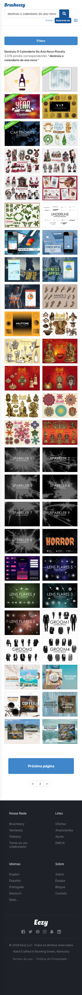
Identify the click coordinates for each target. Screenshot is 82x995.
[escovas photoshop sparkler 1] (22, 459)
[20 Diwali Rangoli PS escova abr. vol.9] (22, 432)
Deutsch (15, 893)
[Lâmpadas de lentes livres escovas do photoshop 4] (22, 595)
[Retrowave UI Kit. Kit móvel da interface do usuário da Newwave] (22, 568)
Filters (41, 41)
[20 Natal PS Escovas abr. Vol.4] (22, 160)
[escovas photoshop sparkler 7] (22, 514)
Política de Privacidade (52, 959)
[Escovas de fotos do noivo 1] (60, 622)
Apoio (59, 836)
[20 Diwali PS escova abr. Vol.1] (60, 378)
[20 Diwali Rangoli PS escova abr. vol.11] (60, 405)
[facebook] (23, 932)
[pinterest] (37, 932)
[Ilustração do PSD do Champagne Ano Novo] (22, 79)
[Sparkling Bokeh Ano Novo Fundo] (60, 79)
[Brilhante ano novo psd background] (22, 106)
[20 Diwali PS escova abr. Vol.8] (22, 405)
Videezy (15, 836)
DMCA (60, 843)
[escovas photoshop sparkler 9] (60, 514)
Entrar (49, 20)
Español (15, 880)
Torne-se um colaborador (18, 844)
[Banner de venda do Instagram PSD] (22, 677)
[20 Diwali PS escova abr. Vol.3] (22, 378)
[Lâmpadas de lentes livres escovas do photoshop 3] (60, 595)
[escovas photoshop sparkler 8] (22, 541)
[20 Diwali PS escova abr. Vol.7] (60, 323)
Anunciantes (64, 830)
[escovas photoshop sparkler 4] (60, 486)
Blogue (60, 887)
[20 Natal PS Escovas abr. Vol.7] (60, 188)
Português (16, 887)
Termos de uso (22, 959)
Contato (61, 893)
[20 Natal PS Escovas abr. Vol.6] (22, 188)
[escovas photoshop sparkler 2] (60, 459)
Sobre (59, 874)
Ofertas (60, 824)
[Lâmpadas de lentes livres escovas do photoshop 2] (22, 622)
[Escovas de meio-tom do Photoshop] (22, 323)
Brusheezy (16, 824)
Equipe (60, 880)
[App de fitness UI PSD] (22, 242)
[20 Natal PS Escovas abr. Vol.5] (60, 160)
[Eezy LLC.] (41, 923)
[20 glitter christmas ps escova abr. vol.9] (22, 215)
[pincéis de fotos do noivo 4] (60, 649)
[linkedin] (59, 932)
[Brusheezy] (14, 5)
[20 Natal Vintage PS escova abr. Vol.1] (60, 133)
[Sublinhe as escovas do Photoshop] (60, 215)
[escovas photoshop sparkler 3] (22, 486)
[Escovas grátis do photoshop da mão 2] (60, 296)
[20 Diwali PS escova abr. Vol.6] (60, 351)
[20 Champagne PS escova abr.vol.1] (22, 351)
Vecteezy (16, 830)
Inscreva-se (63, 20)
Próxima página (41, 766)
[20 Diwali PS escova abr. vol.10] (60, 432)
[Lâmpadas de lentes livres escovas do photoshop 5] (60, 568)
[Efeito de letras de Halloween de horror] (60, 541)
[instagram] (44, 932)
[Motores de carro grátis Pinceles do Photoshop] (22, 133)
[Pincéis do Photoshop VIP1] (60, 106)
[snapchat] (52, 932)
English (14, 874)
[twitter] (30, 932)
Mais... (14, 899)
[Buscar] (64, 13)
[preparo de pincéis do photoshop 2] (22, 649)
